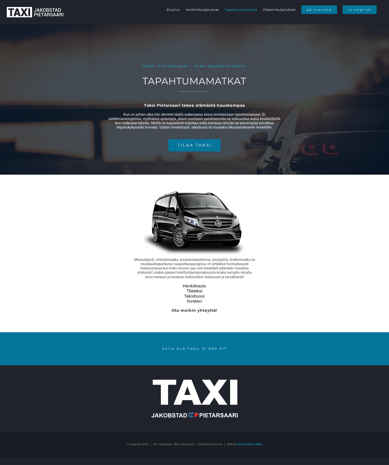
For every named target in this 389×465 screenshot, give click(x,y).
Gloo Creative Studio (249, 444)
